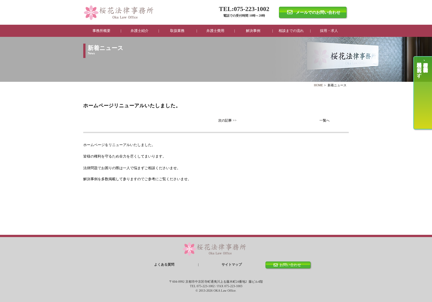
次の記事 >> (227, 120)
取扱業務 (177, 31)
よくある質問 (164, 264)
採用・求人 (329, 31)
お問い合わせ (290, 265)
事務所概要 (101, 31)
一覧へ (325, 120)
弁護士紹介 (139, 31)
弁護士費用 (215, 31)
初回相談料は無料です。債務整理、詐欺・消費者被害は (422, 69)
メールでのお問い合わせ (318, 12)
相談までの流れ (291, 31)
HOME (318, 85)
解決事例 (253, 31)
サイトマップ (232, 264)
